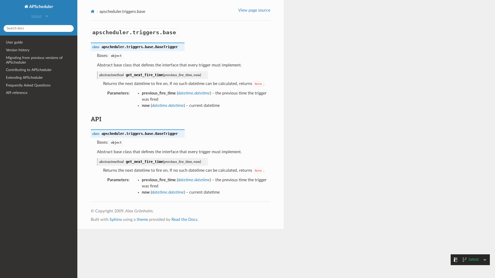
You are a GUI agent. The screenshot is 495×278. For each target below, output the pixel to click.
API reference (16, 93)
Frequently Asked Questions (28, 85)
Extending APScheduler (24, 78)
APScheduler (40, 7)
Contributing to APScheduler (29, 70)
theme (142, 220)
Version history (17, 50)
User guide (14, 42)
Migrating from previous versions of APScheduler (34, 60)
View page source (254, 10)
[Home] (93, 11)
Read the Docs (184, 220)
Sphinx (116, 220)
